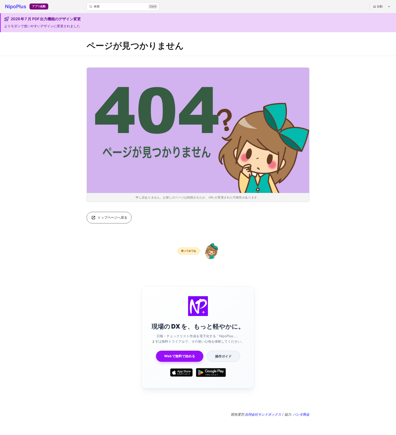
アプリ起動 (39, 6)
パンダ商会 (301, 414)
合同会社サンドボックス (263, 414)
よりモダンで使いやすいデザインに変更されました (42, 26)
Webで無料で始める (179, 356)
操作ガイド (223, 356)
